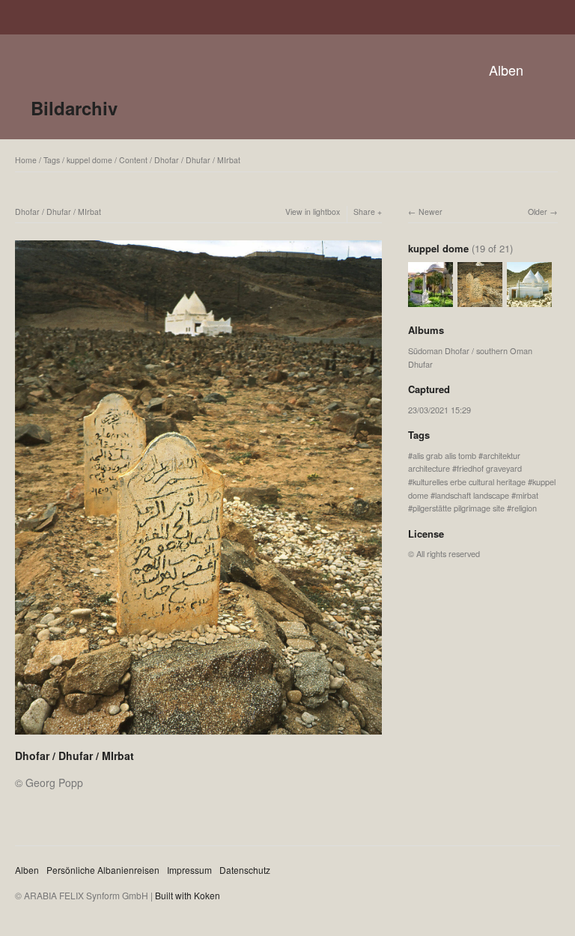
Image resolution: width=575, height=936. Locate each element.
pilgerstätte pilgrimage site (459, 508)
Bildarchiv (74, 108)
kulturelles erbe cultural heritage (469, 481)
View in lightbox (312, 211)
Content (133, 159)
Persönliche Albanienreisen (102, 869)
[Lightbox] (198, 736)
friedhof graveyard (489, 468)
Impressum (189, 869)
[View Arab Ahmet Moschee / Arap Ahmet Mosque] (430, 300)
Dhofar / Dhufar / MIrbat (197, 159)
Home (26, 159)
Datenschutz (244, 869)
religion (524, 508)
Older (537, 211)
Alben (506, 69)
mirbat (527, 495)
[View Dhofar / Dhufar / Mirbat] (529, 300)
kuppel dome (89, 159)
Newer (430, 211)
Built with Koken (187, 895)
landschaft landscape (472, 495)
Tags (51, 159)
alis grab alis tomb (444, 455)
